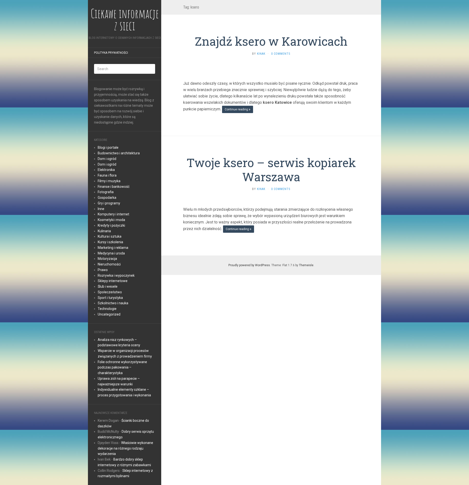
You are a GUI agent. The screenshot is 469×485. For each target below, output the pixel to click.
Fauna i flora (107, 175)
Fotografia (106, 192)
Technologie (107, 309)
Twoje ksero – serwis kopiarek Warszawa (271, 169)
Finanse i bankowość (113, 187)
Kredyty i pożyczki (111, 225)
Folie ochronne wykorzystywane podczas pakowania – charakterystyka (122, 367)
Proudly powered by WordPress (249, 265)
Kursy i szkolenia (110, 242)
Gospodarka (107, 198)
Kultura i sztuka (109, 236)
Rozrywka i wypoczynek (116, 275)
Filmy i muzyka (109, 181)
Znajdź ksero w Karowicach (271, 41)
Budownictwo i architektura (119, 153)
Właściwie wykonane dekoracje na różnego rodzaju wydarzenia (125, 448)
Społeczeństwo (110, 292)
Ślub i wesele (107, 286)
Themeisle (306, 265)
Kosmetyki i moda (111, 220)
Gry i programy (109, 203)
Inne (101, 209)
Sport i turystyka (110, 298)
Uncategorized (109, 314)
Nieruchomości (109, 264)
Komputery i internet (113, 214)
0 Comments (280, 53)
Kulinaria (104, 231)
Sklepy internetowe (113, 281)
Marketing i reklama (113, 248)
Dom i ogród (107, 159)
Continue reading (237, 109)
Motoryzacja (107, 259)
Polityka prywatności (111, 52)
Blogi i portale (108, 147)
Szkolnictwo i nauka (113, 303)
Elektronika (106, 170)
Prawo (103, 270)
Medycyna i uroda (111, 253)
